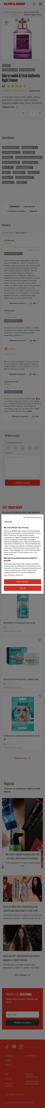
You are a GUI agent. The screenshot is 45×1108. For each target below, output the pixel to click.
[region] (22, 554)
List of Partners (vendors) (13, 575)
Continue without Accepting (33, 517)
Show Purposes (22, 582)
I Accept (22, 588)
